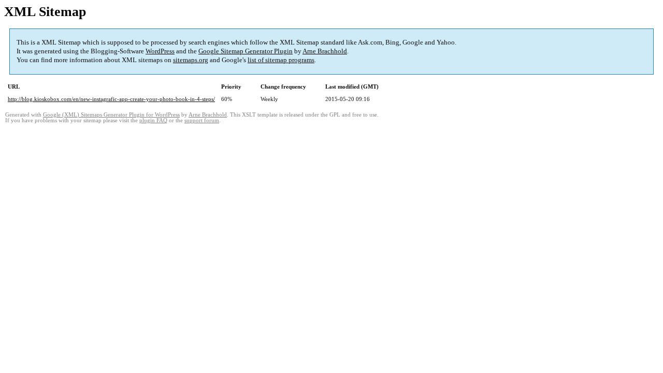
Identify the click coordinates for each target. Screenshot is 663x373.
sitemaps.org (190, 60)
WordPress (160, 51)
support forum (201, 120)
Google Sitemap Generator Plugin (245, 51)
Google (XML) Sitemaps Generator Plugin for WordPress (111, 115)
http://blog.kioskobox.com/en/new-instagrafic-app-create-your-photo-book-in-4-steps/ (111, 99)
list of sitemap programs (281, 60)
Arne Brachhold (324, 51)
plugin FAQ (153, 120)
